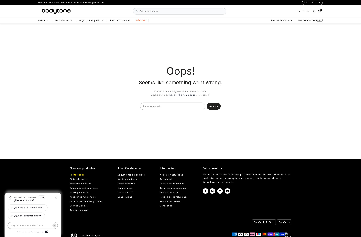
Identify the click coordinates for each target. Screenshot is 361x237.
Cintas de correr (79, 179)
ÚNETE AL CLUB (312, 3)
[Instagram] (212, 191)
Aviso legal (166, 179)
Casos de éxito (126, 192)
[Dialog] (46, 232)
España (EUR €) (263, 222)
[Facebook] (205, 191)
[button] (28, 207)
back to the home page (182, 95)
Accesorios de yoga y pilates (86, 201)
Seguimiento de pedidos (131, 175)
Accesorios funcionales (83, 197)
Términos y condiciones (173, 188)
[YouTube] (220, 191)
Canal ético (166, 206)
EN (308, 11)
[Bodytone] (56, 11)
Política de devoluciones (174, 197)
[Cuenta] (313, 11)
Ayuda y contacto (127, 179)
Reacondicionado (79, 210)
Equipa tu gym (125, 188)
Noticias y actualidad (171, 175)
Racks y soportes (79, 192)
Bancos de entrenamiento (84, 188)
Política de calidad (170, 201)
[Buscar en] (136, 11)
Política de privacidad (172, 183)
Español (283, 222)
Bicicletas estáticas (80, 183)
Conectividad (125, 197)
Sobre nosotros (126, 183)
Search (213, 106)
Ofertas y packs (79, 206)
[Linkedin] (227, 191)
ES (299, 11)
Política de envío (169, 192)
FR (303, 11)
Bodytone (97, 235)
